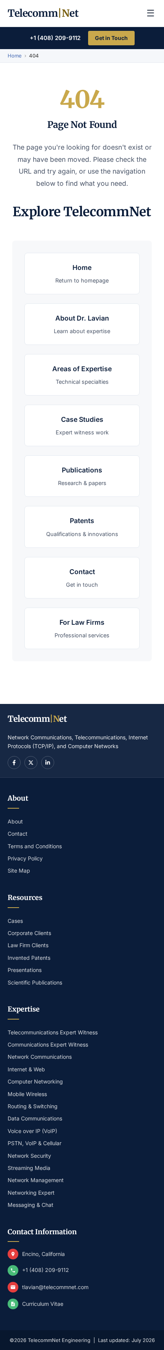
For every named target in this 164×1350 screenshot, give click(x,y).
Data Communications (35, 1118)
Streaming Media (29, 1168)
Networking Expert (31, 1192)
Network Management (36, 1180)
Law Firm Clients (28, 945)
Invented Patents (29, 957)
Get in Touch (111, 38)
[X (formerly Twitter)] (30, 762)
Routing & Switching (33, 1106)
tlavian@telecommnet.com (55, 1287)
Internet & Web (26, 1069)
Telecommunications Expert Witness (53, 1032)
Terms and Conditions (35, 846)
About (15, 821)
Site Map (19, 870)
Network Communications (40, 1056)
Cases (15, 921)
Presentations (25, 970)
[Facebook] (14, 762)
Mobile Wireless (27, 1094)
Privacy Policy (25, 858)
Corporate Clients (29, 933)
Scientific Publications (35, 982)
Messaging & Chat (30, 1205)
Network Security (29, 1155)
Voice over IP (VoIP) (32, 1131)
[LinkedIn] (47, 762)
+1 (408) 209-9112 (55, 37)
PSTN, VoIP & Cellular (34, 1143)
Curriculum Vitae (42, 1304)
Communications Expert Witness (48, 1044)
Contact (17, 833)
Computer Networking (35, 1081)
